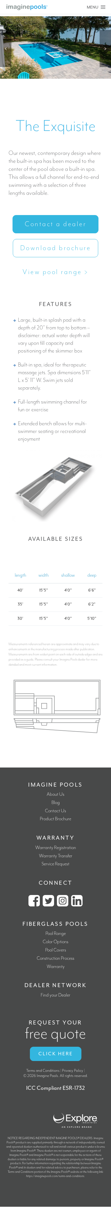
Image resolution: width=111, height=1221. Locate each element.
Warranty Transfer (55, 856)
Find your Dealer (55, 995)
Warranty (56, 966)
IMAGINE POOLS (55, 784)
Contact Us (55, 811)
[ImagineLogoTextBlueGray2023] (27, 6)
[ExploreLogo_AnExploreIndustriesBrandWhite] (75, 1112)
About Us (55, 794)
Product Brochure (55, 819)
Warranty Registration (55, 848)
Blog (56, 802)
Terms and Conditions (42, 1070)
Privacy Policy (72, 1070)
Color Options (55, 942)
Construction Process (55, 958)
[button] (5, 48)
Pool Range (56, 933)
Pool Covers (55, 950)
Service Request (55, 864)
